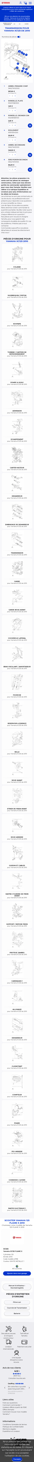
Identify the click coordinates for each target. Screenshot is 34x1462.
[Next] (19, 24)
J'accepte (17, 1459)
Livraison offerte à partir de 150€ (15, 1407)
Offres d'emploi (8, 1410)
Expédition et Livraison (11, 1431)
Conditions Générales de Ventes (15, 1424)
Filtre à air (17, 1302)
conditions (20, 11)
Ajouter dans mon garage (17, 1273)
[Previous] (14, 24)
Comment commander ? (12, 1405)
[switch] (18, 37)
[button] (17, 1237)
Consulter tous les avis (16, 1378)
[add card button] (30, 96)
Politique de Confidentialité (13, 1427)
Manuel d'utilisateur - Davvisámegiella (17, 1287)
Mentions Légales (9, 1429)
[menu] (30, 3)
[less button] (9, 96)
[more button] (15, 96)
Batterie (17, 1313)
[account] (21, 2)
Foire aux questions (10, 1403)
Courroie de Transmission (17, 1308)
